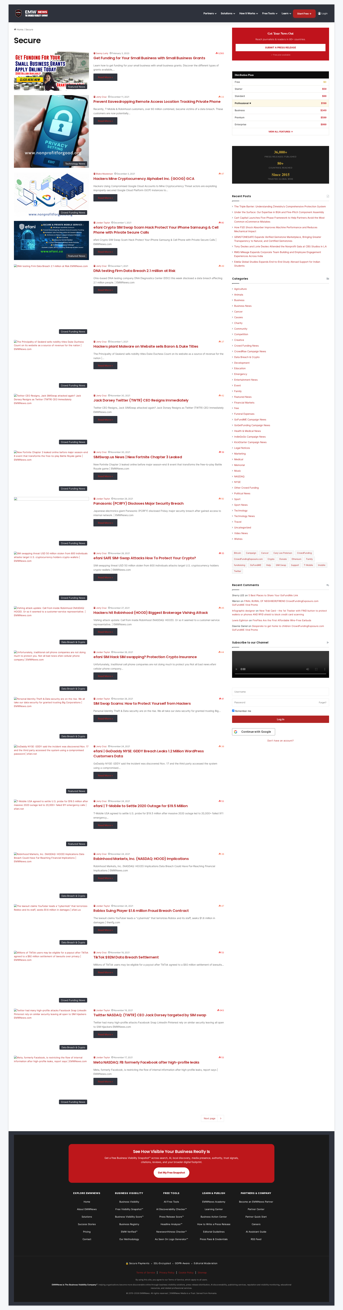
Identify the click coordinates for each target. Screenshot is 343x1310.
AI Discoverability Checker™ (171, 1209)
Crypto (271, 559)
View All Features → (281, 131)
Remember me (242, 711)
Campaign (251, 553)
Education (240, 368)
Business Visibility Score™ (129, 1216)
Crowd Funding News (246, 345)
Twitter (237, 571)
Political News (242, 493)
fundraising (239, 565)
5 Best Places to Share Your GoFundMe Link (273, 595)
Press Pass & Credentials (214, 1239)
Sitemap (202, 1272)
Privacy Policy (166, 1272)
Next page (209, 1118)
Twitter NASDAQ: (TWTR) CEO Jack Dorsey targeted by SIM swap (149, 1015)
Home (19, 29)
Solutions (226, 13)
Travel (237, 521)
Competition (241, 334)
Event (237, 385)
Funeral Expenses (244, 413)
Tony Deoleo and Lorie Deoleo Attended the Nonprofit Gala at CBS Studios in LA (280, 246)
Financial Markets (244, 402)
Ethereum (296, 559)
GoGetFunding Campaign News (252, 425)
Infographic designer (243, 610)
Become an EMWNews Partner (256, 1201)
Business (239, 300)
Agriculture (240, 288)
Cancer (238, 311)
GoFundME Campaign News (250, 419)
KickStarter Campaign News (250, 442)
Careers (256, 1224)
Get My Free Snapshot (171, 1172)
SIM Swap (281, 565)
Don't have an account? (280, 740)
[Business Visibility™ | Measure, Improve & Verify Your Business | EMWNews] (33, 13)
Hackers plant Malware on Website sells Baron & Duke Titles (145, 346)
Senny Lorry (102, 53)
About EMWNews (87, 1209)
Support (295, 565)
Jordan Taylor (103, 222)
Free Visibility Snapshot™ (129, 1209)
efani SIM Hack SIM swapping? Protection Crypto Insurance (145, 656)
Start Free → (304, 13)
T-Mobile (308, 565)
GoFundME (255, 565)
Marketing (240, 453)
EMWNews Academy (213, 1201)
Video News (241, 533)
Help (268, 565)
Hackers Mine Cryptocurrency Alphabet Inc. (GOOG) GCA (143, 178)
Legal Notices (242, 447)
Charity (238, 323)
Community (240, 328)
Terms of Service (145, 1272)
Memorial (239, 465)
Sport (237, 499)
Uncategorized (242, 527)
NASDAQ (239, 476)
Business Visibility (129, 1201)
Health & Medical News (247, 431)
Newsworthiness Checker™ (171, 1231)
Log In (280, 719)
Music (237, 470)
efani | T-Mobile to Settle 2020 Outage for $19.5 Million (140, 805)
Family (238, 391)
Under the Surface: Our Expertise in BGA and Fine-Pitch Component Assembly (279, 212)
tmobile (321, 565)
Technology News (244, 516)
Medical (238, 459)
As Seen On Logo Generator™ (171, 1239)
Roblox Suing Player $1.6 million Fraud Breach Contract (141, 910)
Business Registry (129, 1224)
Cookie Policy (186, 1272)
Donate (283, 559)
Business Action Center (214, 1216)
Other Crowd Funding (246, 487)
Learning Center (214, 1209)
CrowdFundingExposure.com (248, 559)
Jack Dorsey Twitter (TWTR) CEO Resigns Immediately (140, 400)
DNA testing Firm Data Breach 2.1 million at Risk (134, 270)
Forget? (322, 702)
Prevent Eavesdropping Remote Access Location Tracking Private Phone (156, 101)
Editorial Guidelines (214, 1231)
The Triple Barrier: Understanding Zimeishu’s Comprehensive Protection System (280, 206)
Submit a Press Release (280, 47)
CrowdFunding (304, 553)
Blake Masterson (104, 173)
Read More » (105, 77)
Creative (239, 340)
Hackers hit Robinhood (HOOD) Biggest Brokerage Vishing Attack (150, 612)
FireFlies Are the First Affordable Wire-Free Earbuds (282, 620)
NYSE (237, 482)
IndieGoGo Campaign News (250, 436)
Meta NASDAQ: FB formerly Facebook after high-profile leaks (146, 1062)
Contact (87, 1239)
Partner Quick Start (256, 1216)
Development (242, 362)
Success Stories (87, 1224)
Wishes (238, 538)
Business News (243, 305)
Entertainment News (246, 379)
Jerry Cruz (101, 96)
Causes (238, 317)
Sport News (241, 504)
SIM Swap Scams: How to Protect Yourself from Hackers (142, 703)
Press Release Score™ (171, 1216)
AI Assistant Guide (256, 1231)
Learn (285, 13)
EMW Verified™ (129, 1231)
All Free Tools (171, 1201)
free (236, 408)
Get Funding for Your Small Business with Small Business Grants (149, 57)
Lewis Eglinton (240, 620)
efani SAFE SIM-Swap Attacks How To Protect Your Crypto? (144, 558)
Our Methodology (129, 1239)
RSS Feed (256, 1239)
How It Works (247, 13)
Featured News (243, 396)
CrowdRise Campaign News (250, 351)
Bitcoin (237, 553)
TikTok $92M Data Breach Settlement (126, 957)
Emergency (240, 374)
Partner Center (256, 1209)
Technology (241, 510)
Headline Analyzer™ (171, 1224)
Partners (208, 13)
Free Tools (268, 13)
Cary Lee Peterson (283, 553)
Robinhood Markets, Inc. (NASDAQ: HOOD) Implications (141, 858)
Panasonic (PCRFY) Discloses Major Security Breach (138, 503)
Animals (238, 294)
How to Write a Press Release (213, 1224)
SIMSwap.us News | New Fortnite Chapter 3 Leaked (137, 457)
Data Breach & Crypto (247, 357)
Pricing (87, 1231)
